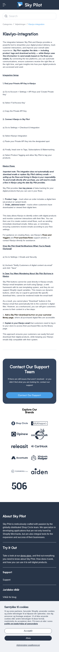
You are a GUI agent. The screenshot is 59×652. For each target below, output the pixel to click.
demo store (25, 556)
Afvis (28, 638)
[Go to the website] (19, 423)
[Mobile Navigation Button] (4, 4)
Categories (7, 24)
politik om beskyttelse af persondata (21, 623)
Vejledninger (20, 24)
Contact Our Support (29, 395)
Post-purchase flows (23, 237)
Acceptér (28, 631)
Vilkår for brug (9, 597)
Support (6, 580)
